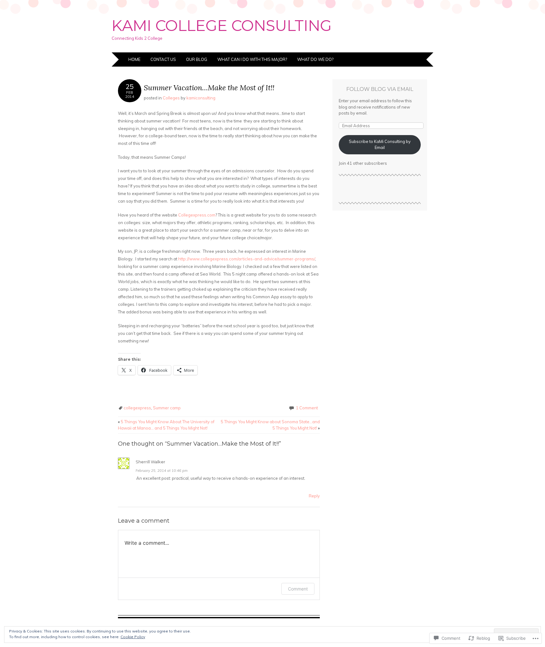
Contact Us (163, 59)
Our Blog (196, 59)
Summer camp (167, 407)
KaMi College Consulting (222, 25)
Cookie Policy (132, 636)
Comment (298, 588)
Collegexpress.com (196, 214)
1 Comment (307, 407)
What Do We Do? (315, 59)
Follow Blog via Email (379, 89)
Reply (314, 495)
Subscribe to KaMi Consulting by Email (380, 144)
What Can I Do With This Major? (252, 59)
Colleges (171, 97)
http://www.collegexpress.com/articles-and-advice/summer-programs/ (246, 258)
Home (134, 59)
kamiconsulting (200, 97)
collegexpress (137, 407)
